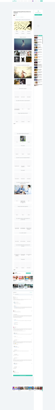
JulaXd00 (16, 272)
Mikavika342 (16, 346)
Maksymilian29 (15, 314)
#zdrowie (25, 283)
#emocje (21, 283)
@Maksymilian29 (15, 320)
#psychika (23, 283)
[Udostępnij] (11, 26)
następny (41, 35)
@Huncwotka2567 (16, 347)
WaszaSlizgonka (15, 354)
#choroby (19, 283)
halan (15, 319)
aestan (15, 371)
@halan (14, 323)
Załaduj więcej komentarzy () (23, 375)
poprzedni (36, 35)
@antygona (15, 364)
